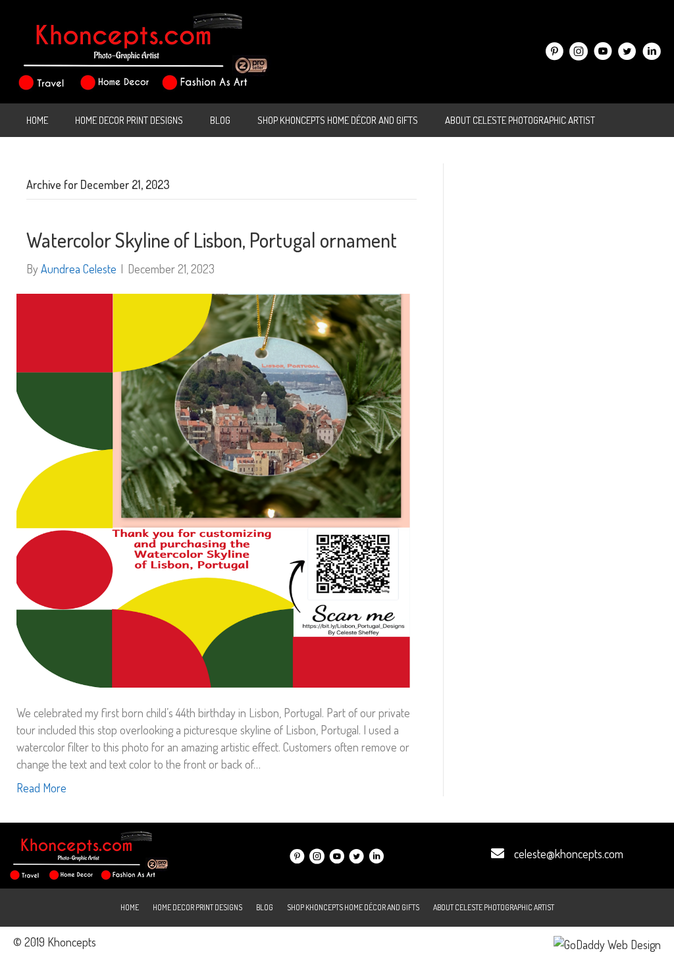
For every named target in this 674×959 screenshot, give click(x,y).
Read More (41, 788)
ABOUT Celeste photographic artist (520, 120)
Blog (220, 120)
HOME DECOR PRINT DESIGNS (129, 120)
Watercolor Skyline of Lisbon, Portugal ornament (211, 239)
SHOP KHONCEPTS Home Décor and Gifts (337, 120)
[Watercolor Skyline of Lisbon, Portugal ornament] (213, 488)
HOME (37, 120)
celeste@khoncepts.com (568, 853)
